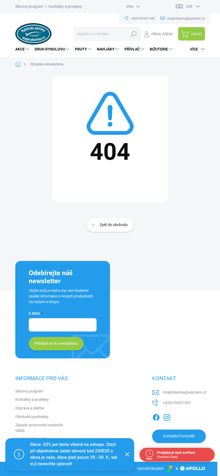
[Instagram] (167, 416)
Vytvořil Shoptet (150, 468)
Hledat (133, 34)
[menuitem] (23, 49)
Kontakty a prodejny (65, 6)
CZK (189, 6)
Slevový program (29, 6)
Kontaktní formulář (179, 436)
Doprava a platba (29, 408)
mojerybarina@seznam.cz (184, 392)
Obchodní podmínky (32, 417)
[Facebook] (156, 416)
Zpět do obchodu (114, 225)
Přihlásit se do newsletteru (56, 343)
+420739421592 (177, 403)
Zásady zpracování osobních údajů (39, 428)
